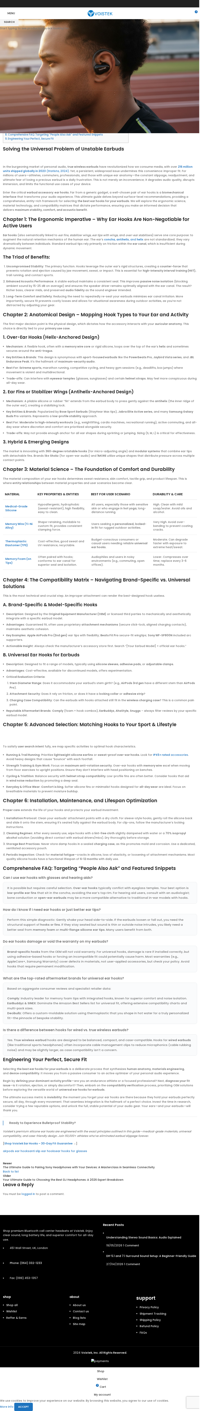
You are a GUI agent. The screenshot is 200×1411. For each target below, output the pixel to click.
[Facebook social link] (95, 3)
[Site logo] (100, 13)
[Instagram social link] (104, 3)
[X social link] (100, 3)
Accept (23, 1407)
